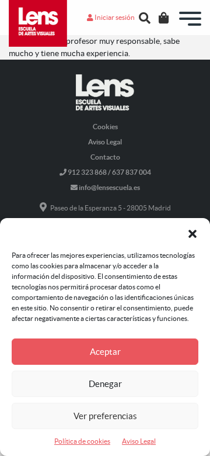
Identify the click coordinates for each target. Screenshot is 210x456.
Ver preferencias (105, 416)
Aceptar (105, 352)
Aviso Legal (139, 441)
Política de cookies (82, 441)
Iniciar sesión (114, 17)
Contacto (105, 157)
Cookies (105, 126)
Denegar (105, 384)
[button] (192, 233)
